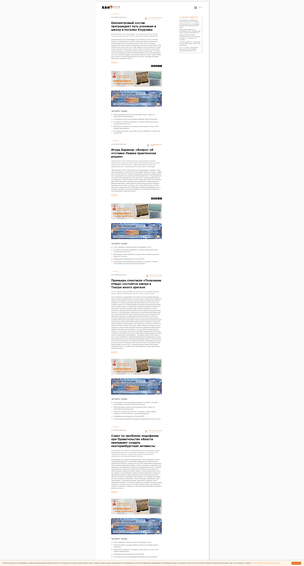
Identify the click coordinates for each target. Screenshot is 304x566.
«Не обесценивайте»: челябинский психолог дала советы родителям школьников (189, 44)
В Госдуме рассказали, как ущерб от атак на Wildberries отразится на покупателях (137, 132)
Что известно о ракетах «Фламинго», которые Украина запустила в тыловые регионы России (136, 122)
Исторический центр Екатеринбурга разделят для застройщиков (135, 119)
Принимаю (296, 563)
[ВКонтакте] (152, 66)
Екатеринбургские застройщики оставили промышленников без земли (189, 26)
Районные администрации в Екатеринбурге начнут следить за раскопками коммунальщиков (134, 115)
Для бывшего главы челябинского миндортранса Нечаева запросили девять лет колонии (136, 255)
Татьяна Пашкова (156, 144)
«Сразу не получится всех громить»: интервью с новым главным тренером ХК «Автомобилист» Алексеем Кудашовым (135, 412)
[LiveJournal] (161, 66)
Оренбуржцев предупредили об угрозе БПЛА (129, 259)
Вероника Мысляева (155, 430)
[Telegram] (156, 66)
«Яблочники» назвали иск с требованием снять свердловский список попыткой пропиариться (189, 31)
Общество (114, 62)
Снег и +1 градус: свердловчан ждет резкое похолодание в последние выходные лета (188, 49)
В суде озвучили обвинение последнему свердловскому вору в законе (137, 419)
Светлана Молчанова (155, 17)
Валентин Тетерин (156, 275)
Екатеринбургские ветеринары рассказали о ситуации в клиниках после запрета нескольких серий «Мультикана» (136, 262)
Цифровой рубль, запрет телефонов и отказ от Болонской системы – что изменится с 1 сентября (189, 37)
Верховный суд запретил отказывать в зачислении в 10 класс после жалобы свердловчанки (136, 127)
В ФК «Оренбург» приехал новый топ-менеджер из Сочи (132, 247)
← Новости (115, 140)
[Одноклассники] (154, 66)
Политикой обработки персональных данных (265, 563)
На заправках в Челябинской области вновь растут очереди (189, 21)
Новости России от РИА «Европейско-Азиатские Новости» (107, 7)
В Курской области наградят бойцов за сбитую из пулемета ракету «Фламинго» (136, 546)
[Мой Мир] (159, 66)
